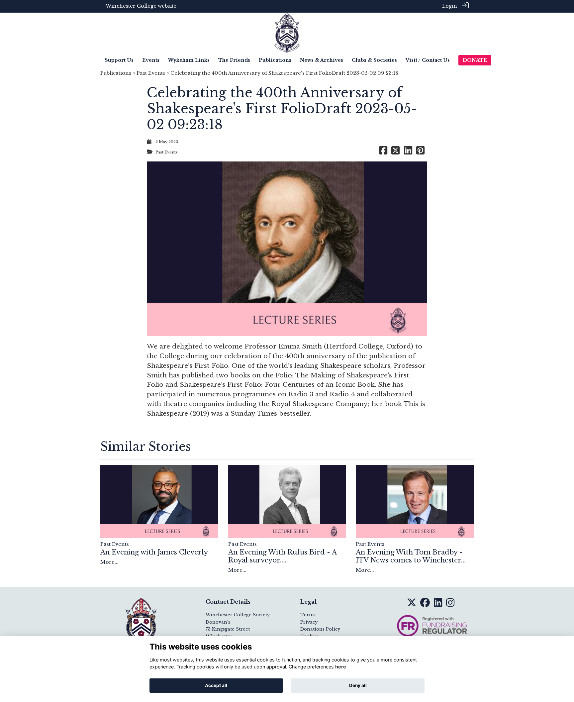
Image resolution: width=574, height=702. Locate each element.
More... (109, 562)
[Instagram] (450, 605)
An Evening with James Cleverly (154, 552)
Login (449, 6)
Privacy (309, 622)
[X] (412, 605)
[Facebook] (425, 605)
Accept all (216, 685)
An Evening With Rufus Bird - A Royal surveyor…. (282, 556)
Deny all (358, 685)
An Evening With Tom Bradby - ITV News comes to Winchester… (411, 556)
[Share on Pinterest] (420, 152)
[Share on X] (395, 152)
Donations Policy (320, 629)
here (340, 667)
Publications (115, 73)
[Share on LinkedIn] (408, 152)
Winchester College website (141, 6)
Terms (308, 615)
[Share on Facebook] (383, 152)
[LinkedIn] (438, 605)
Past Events (151, 73)
